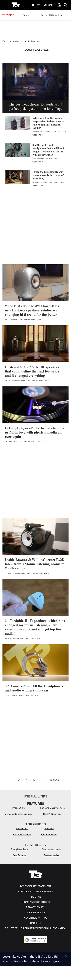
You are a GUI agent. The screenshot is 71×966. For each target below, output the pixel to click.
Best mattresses (49, 834)
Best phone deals (19, 849)
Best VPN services (52, 814)
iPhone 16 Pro (18, 808)
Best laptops (22, 828)
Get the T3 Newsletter (51, 15)
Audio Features (31, 41)
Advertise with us (35, 917)
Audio (15, 41)
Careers (35, 923)
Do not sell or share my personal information (35, 928)
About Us (35, 896)
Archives (54, 780)
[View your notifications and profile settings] (33, 5)
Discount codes (51, 855)
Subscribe (48, 5)
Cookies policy (35, 912)
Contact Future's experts (35, 891)
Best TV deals (19, 855)
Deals (26, 15)
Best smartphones (22, 834)
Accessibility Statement (35, 886)
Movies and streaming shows (19, 814)
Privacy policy (35, 907)
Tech (4, 41)
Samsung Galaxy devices (52, 808)
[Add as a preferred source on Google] (35, 939)
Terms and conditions (35, 902)
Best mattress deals (51, 849)
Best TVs (49, 828)
